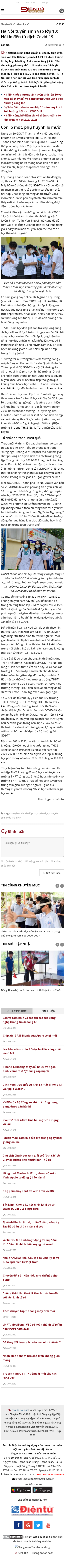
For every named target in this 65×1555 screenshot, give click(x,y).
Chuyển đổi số (8, 24)
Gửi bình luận (52, 873)
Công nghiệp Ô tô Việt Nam (35, 1418)
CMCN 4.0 (42, 1431)
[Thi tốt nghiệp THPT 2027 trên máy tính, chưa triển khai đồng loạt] (32, 915)
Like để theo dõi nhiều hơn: (33, 1499)
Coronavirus (29, 1431)
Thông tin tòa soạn (42, 1552)
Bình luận (48, 1011)
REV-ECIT (30, 2)
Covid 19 (17, 1431)
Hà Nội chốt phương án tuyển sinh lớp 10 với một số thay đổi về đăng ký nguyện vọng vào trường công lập (33, 99)
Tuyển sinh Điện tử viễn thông (34, 1426)
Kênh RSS (22, 1552)
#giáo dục (42, 813)
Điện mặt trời (33, 1414)
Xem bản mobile (32, 1484)
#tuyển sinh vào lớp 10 (23, 813)
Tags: (7, 813)
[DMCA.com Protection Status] (12, 1536)
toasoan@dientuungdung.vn (38, 1478)
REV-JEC (45, 2)
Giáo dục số (23, 24)
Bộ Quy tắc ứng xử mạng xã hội (36, 1422)
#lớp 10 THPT (14, 817)
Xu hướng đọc (16, 1011)
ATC (18, 2)
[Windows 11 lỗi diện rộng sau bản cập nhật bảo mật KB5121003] (32, 973)
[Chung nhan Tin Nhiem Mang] (32, 1546)
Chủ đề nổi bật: (19, 1410)
